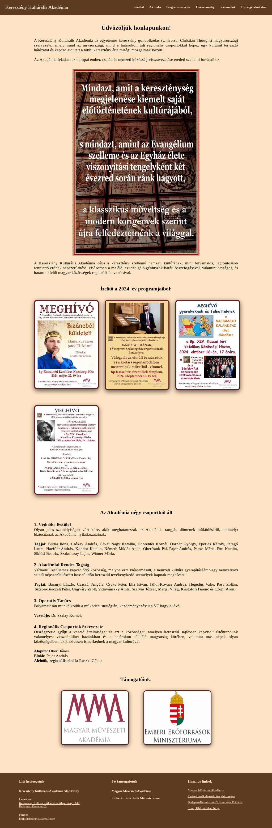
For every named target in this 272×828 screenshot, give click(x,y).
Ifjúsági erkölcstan (254, 7)
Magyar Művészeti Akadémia (206, 790)
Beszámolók (227, 7)
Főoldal (139, 7)
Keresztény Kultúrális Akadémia (36, 7)
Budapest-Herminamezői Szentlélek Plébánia (215, 802)
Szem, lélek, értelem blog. (204, 808)
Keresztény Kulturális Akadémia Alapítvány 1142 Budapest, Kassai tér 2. (49, 804)
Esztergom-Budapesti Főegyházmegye (211, 796)
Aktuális (155, 7)
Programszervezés (178, 7)
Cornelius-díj (205, 7)
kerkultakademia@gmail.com (37, 818)
